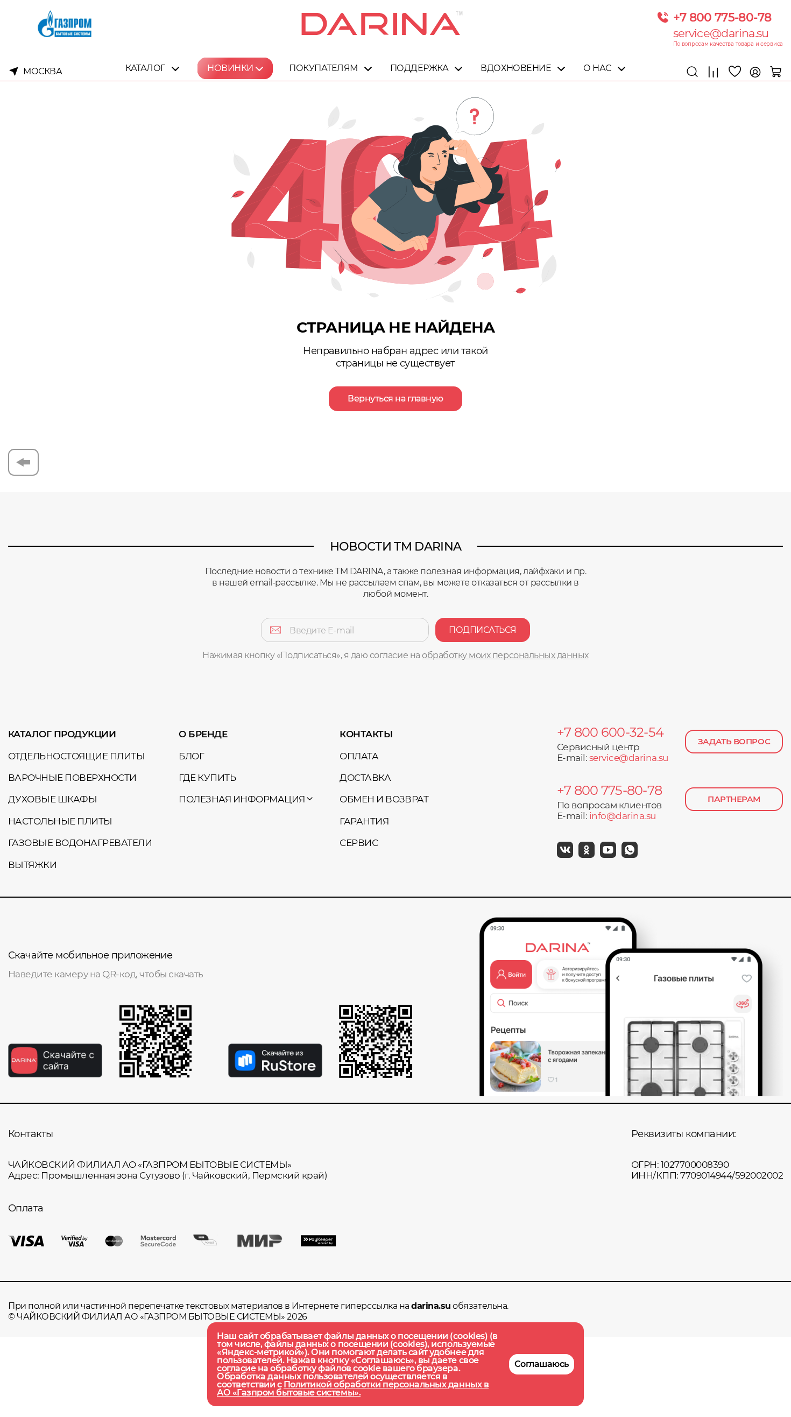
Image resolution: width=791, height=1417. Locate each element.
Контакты (366, 734)
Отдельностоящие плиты (76, 756)
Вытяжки (32, 864)
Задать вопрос (734, 741)
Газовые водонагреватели (80, 842)
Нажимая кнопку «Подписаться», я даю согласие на (395, 655)
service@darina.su (721, 33)
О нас (597, 68)
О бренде (203, 734)
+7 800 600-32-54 (610, 732)
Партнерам (734, 799)
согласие (236, 1368)
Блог (191, 756)
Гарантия (364, 821)
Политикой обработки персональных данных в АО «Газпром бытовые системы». (353, 1388)
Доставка (365, 777)
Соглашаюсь (541, 1364)
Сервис (359, 842)
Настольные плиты (60, 821)
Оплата (359, 756)
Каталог (145, 68)
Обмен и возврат (384, 799)
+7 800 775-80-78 (722, 17)
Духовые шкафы (52, 799)
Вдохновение (516, 68)
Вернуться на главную (395, 398)
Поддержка (419, 68)
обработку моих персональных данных (505, 655)
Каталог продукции (62, 734)
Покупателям (323, 68)
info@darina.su (622, 815)
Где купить (207, 777)
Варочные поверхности (72, 777)
